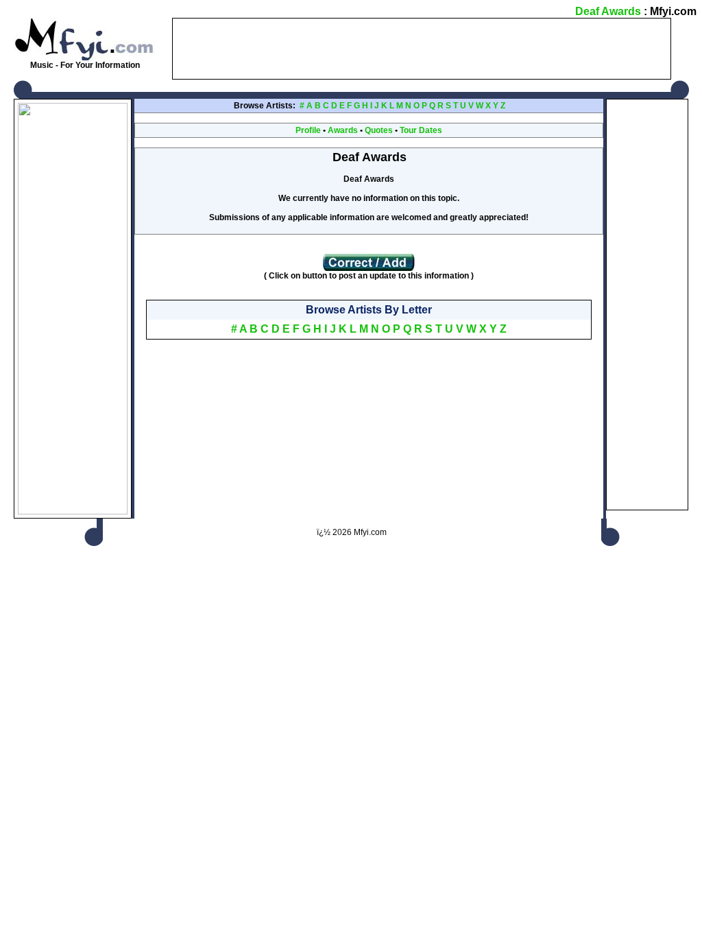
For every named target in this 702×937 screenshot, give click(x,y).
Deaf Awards (608, 11)
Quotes (379, 130)
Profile (308, 130)
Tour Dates (421, 130)
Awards (343, 130)
